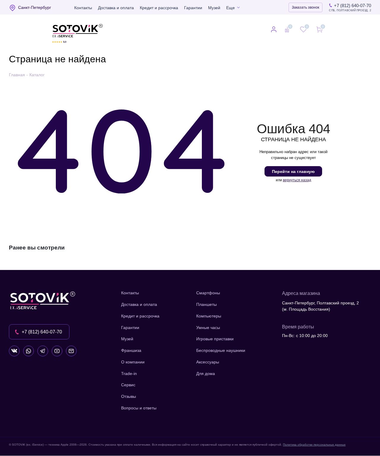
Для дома (205, 373)
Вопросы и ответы (138, 408)
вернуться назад (297, 180)
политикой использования (301, 424)
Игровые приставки (215, 338)
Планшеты (206, 304)
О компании (133, 362)
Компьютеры (208, 316)
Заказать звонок (305, 7)
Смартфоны (208, 292)
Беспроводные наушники (220, 350)
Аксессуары (207, 362)
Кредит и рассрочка (159, 7)
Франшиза (131, 350)
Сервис (128, 384)
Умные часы (208, 327)
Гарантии (193, 7)
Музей (214, 7)
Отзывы (128, 396)
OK (295, 441)
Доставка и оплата (116, 7)
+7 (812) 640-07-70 (352, 5)
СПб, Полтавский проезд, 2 (350, 10)
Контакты (83, 7)
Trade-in (129, 373)
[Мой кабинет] (273, 30)
